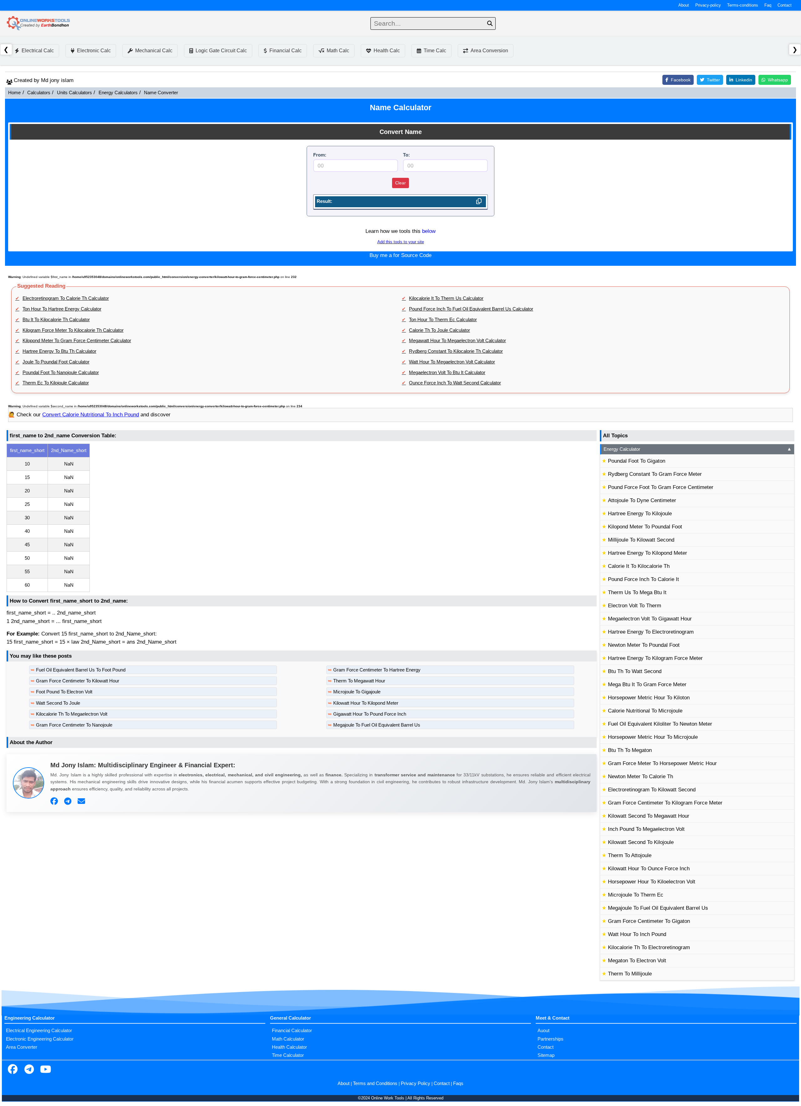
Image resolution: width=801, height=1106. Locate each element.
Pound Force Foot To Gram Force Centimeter (660, 487)
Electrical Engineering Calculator (39, 1030)
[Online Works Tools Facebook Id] (12, 1070)
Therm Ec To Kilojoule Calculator (56, 382)
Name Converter (161, 92)
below (429, 231)
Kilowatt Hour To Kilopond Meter (365, 703)
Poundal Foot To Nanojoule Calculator (61, 372)
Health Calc (387, 50)
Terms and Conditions (375, 1083)
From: (319, 154)
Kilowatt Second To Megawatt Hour (648, 816)
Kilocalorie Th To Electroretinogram (649, 947)
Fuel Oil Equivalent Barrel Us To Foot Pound (80, 669)
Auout (543, 1030)
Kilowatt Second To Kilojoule (641, 842)
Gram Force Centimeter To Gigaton (649, 921)
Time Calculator (288, 1055)
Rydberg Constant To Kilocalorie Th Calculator (456, 351)
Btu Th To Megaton (630, 750)
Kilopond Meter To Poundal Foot (645, 527)
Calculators (38, 92)
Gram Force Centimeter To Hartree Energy (377, 669)
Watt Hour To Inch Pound (637, 934)
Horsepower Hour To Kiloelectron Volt (651, 882)
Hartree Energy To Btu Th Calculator (59, 351)
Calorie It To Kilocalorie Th (639, 566)
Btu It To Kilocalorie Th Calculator (56, 319)
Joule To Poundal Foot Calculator (56, 361)
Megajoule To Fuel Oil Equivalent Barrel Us (376, 725)
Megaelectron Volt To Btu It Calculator (447, 372)
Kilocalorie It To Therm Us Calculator (446, 298)
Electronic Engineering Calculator (40, 1039)
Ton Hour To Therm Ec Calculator (443, 319)
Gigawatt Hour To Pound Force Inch (369, 714)
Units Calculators (74, 92)
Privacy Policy (415, 1083)
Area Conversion (489, 50)
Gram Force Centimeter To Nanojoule (74, 725)
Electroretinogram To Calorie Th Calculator (66, 298)
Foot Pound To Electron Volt (64, 691)
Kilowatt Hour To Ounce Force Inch (649, 869)
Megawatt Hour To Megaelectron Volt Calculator (457, 340)
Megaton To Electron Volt (637, 961)
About (683, 5)
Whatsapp (778, 79)
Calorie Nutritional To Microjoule (645, 711)
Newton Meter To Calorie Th (640, 776)
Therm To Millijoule (630, 974)
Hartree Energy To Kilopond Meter (647, 553)
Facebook (681, 79)
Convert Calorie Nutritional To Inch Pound (90, 415)
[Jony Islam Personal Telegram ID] (68, 801)
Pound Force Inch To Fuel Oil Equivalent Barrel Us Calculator (471, 308)
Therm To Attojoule (629, 855)
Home (14, 92)
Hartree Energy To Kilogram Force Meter (655, 658)
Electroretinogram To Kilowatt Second (652, 790)
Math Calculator (288, 1039)
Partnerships (551, 1039)
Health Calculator (289, 1047)
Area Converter (21, 1047)
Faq (767, 5)
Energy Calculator (698, 449)
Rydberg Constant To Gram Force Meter (655, 474)
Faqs (458, 1083)
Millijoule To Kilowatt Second (641, 540)
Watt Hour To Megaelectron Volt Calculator (452, 361)
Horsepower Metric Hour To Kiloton (649, 698)
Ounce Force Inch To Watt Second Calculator (455, 382)
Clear (400, 182)
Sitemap (546, 1055)
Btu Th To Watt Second (634, 671)
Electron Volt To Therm (634, 606)
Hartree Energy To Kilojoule (640, 514)
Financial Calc (285, 50)
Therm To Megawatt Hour (359, 680)
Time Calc (435, 50)
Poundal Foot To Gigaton (636, 461)
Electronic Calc (94, 50)
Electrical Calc (38, 50)
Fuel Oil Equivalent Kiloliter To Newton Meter (660, 724)
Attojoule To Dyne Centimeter (642, 500)
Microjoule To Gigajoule (356, 691)
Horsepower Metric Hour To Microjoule (653, 737)
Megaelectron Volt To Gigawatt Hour (650, 619)
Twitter (713, 79)
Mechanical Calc (153, 50)
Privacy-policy (708, 5)
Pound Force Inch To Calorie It (643, 579)
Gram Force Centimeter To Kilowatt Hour (77, 680)
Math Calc (338, 50)
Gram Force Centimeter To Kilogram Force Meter (665, 803)
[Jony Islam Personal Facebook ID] (54, 801)
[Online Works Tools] (38, 23)
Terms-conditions (742, 5)
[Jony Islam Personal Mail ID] (82, 801)
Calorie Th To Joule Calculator (439, 330)
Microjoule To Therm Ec (635, 895)
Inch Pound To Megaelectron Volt (646, 829)
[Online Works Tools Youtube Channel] (45, 1070)
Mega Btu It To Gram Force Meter (647, 684)
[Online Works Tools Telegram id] (29, 1070)
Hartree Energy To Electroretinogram (651, 632)
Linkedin (744, 79)
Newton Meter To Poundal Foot (644, 645)
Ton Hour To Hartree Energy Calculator (62, 308)
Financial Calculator (292, 1030)
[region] (302, 518)
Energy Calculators (118, 92)
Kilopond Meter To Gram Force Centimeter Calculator (77, 340)
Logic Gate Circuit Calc (221, 50)
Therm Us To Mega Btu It (637, 592)
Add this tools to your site (400, 242)
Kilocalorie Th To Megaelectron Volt (71, 714)
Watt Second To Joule (58, 703)
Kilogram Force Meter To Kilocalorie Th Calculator (73, 330)
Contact (785, 5)
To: (406, 154)
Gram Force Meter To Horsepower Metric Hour (662, 763)
